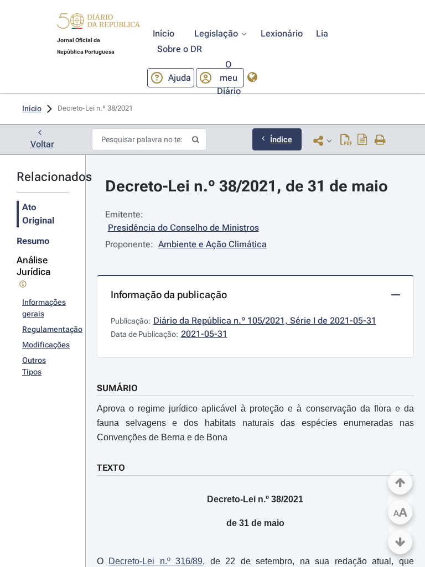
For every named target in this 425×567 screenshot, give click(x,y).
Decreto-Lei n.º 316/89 (155, 561)
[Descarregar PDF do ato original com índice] (362, 140)
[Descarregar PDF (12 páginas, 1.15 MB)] (346, 140)
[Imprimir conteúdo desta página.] (380, 140)
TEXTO (111, 467)
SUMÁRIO (117, 388)
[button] (98, 22)
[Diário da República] (98, 23)
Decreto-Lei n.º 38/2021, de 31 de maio (246, 186)
